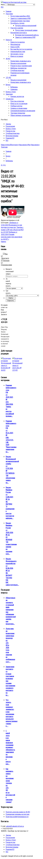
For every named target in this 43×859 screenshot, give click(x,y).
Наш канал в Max (25, 144)
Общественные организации (21, 115)
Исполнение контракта (19, 32)
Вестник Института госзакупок (21, 49)
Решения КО (10, 138)
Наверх (3, 241)
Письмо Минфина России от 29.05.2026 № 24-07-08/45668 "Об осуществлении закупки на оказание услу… (11, 538)
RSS (2, 7)
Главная (8, 11)
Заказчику (9, 94)
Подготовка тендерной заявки (26, 30)
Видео (8, 84)
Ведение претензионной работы (27, 35)
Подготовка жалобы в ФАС (20, 16)
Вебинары (14, 87)
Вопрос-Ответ (11, 91)
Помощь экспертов (17, 96)
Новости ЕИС (15, 47)
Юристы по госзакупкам (19, 103)
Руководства (10, 131)
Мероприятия (15, 44)
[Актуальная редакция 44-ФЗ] (6, 364)
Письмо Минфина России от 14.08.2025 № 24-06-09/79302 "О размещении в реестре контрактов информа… (10, 502)
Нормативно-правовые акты (21, 61)
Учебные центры (16, 106)
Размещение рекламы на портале (17, 814)
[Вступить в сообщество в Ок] (6, 265)
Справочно (9, 99)
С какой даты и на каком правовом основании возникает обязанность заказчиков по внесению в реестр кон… (10, 747)
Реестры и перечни (17, 101)
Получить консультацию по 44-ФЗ (18, 812)
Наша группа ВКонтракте (10, 144)
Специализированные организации (23, 110)
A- (5, 165)
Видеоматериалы (12, 135)
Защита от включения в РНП (21, 18)
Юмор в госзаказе (17, 56)
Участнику (9, 13)
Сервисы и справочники (19, 108)
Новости (9, 39)
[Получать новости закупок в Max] (5, 254)
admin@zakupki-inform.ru (15, 826)
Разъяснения (10, 126)
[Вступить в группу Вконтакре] (5, 258)
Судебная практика (17, 70)
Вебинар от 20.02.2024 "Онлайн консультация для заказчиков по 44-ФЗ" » (11, 235)
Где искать (8, 291)
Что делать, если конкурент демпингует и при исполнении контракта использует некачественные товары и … (11, 713)
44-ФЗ (8, 58)
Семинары (14, 89)
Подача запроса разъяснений (25, 25)
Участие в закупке (17, 28)
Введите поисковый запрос (9, 271)
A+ (2, 165)
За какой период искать (8, 282)
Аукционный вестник (18, 51)
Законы (8, 124)
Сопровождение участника (20, 21)
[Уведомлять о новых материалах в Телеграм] (5, 260)
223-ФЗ (8, 77)
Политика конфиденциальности (17, 816)
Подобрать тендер (17, 23)
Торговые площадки (18, 113)
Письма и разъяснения (18, 63)
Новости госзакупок (18, 42)
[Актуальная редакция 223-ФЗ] (17, 364)
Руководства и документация (21, 65)
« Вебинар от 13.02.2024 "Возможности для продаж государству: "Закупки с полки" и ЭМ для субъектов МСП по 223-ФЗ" (12, 227)
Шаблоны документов (18, 68)
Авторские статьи (17, 54)
